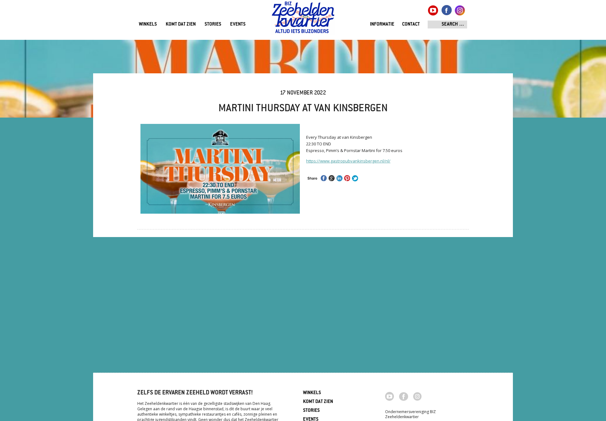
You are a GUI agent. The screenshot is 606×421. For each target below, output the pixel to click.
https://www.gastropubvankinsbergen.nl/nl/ (348, 161)
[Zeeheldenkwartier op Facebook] (403, 396)
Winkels (148, 24)
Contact (411, 24)
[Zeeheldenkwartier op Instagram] (417, 396)
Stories (213, 24)
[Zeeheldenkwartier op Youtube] (389, 396)
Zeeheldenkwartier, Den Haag (303, 20)
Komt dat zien (181, 24)
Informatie (382, 24)
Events (238, 24)
